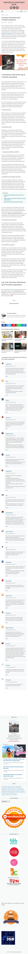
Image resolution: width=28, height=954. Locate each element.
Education (4, 789)
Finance (13, 789)
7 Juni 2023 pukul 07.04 (10, 667)
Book (13, 787)
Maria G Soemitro (9, 531)
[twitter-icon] (17, 7)
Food (18, 789)
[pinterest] (13, 325)
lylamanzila (8, 417)
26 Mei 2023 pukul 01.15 (11, 435)
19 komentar (10, 22)
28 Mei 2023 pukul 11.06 (11, 615)
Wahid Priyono (9, 595)
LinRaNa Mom (9, 471)
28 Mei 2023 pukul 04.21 (11, 564)
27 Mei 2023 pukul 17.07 (11, 473)
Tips (11, 794)
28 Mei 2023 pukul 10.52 (11, 597)
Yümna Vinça (8, 364)
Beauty (9, 787)
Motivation (4, 791)
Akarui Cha (8, 643)
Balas (7, 376)
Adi (6, 547)
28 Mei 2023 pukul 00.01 (11, 533)
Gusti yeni (8, 665)
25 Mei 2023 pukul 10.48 (11, 402)
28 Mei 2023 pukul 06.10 (11, 583)
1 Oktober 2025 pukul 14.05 (11, 682)
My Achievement (11, 791)
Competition (18, 787)
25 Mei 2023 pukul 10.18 (11, 383)
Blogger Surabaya (9, 627)
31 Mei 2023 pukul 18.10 (11, 629)
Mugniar (7, 400)
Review (3, 794)
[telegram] (24, 325)
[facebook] (3, 325)
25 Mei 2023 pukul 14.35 (11, 419)
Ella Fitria (8, 455)
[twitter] (8, 325)
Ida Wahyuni (8, 613)
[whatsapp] (19, 325)
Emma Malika (8, 581)
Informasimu (8, 680)
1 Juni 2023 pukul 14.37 (10, 645)
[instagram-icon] (14, 7)
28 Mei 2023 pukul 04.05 (11, 549)
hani (6, 495)
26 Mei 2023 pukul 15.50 (11, 457)
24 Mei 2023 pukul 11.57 (11, 366)
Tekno (8, 794)
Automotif (4, 787)
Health (21, 789)
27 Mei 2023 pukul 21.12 (11, 514)
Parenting (22, 791)
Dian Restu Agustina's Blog (14, 3)
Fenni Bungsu (8, 562)
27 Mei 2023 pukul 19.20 (11, 497)
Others (17, 791)
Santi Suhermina (9, 512)
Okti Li (7, 381)
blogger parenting (9, 433)
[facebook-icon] (11, 7)
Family (9, 789)
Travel (15, 794)
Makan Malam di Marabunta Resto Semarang (13, 201)
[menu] (3, 11)
